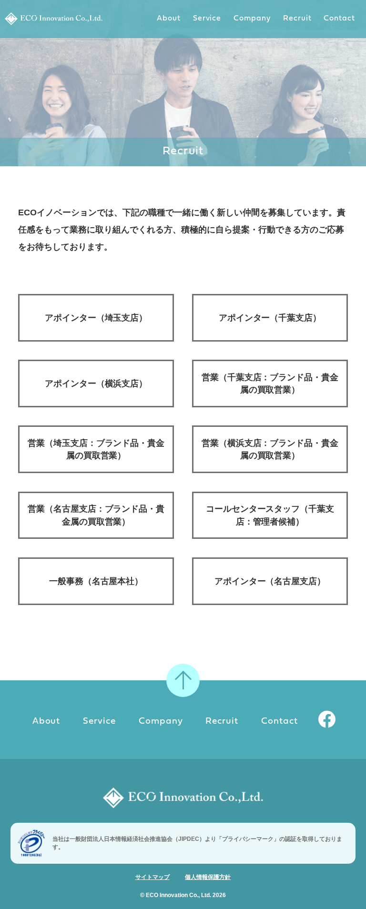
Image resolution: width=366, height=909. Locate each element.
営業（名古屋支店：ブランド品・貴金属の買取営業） (96, 515)
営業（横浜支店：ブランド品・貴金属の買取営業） (270, 449)
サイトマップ (152, 877)
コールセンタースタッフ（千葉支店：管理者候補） (270, 515)
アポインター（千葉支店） (270, 318)
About (169, 18)
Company (252, 18)
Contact (339, 18)
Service (207, 18)
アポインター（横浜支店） (96, 383)
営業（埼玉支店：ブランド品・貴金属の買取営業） (96, 449)
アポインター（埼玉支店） (96, 318)
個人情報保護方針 (208, 877)
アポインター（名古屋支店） (269, 581)
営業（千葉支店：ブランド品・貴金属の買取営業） (270, 383)
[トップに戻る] (183, 680)
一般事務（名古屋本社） (96, 581)
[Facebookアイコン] (327, 722)
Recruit (297, 18)
